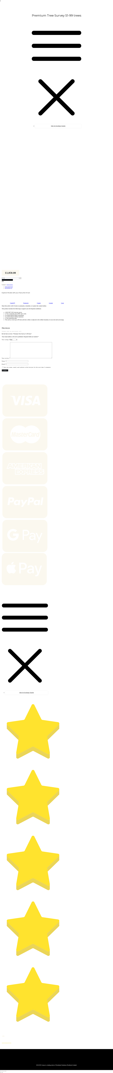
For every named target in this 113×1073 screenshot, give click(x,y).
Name (4, 361)
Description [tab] (9, 286)
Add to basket (7, 280)
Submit (5, 370)
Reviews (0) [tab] (8, 288)
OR (3, 281)
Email (4, 364)
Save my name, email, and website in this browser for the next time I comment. (27, 367)
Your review (6, 358)
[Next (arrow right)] (2, 1072)
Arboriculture (10, 284)
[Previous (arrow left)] (0, 1072)
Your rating (6, 339)
